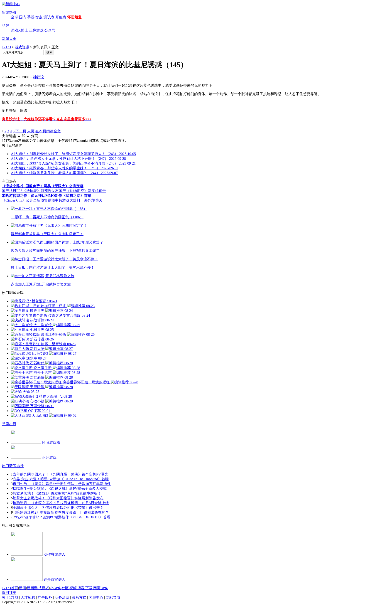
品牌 (5, 25)
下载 (89, 588)
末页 (30, 131)
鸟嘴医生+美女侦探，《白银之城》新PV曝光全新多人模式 (60, 488)
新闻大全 (9, 39)
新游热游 (9, 12)
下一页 (20, 131)
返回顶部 (9, 593)
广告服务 (45, 597)
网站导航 (113, 597)
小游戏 (55, 588)
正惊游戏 (36, 30)
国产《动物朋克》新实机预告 (82, 191)
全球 (14, 17)
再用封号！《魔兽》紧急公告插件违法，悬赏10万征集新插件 (62, 484)
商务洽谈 (62, 597)
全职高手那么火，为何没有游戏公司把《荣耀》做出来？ (58, 508)
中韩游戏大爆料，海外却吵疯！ (80, 200)
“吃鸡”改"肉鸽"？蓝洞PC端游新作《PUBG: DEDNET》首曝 (62, 517)
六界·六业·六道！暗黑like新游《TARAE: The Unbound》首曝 (61, 479)
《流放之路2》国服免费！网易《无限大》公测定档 (42, 186)
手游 (30, 17)
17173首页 (10, 588)
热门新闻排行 (13, 466)
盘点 (39, 17)
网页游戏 (100, 588)
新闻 (22, 588)
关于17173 (10, 597)
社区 (65, 588)
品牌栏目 (9, 424)
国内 (22, 17)
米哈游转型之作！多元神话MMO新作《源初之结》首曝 (46, 195)
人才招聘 (28, 597)
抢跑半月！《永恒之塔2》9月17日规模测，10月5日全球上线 (61, 503)
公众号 (49, 30)
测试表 (49, 17)
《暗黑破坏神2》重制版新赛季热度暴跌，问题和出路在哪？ (61, 512)
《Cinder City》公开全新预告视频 (28, 200)
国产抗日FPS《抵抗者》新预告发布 (30, 191)
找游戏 (43, 588)
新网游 (32, 588)
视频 (73, 588)
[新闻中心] (11, 4)
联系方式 (79, 597)
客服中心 (96, 597)
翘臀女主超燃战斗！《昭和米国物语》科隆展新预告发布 (58, 498)
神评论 (38, 77)
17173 (6, 47)
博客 (81, 588)
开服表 (60, 17)
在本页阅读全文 (48, 131)
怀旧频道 (74, 17)
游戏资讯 (22, 47)
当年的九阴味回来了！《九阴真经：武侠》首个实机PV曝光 (60, 474)
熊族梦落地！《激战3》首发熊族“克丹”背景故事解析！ (57, 493)
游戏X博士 (19, 30)
